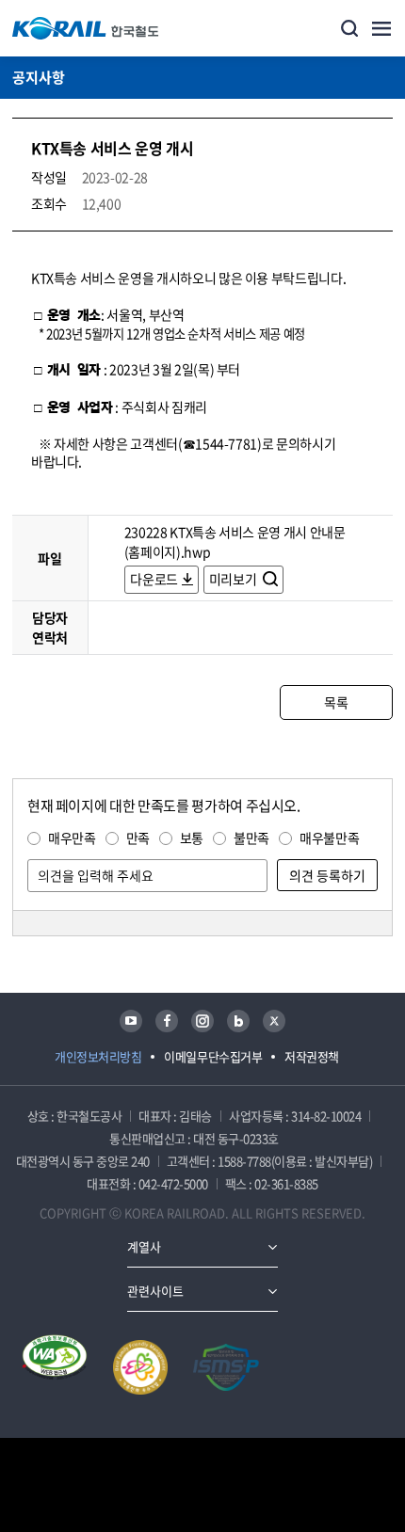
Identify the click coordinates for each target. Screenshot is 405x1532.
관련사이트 (155, 1291)
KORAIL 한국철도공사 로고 (85, 28)
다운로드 (154, 578)
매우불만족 (329, 837)
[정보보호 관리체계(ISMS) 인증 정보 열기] (226, 1367)
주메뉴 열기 (381, 28)
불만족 (251, 837)
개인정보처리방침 (98, 1056)
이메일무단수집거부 (213, 1056)
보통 (191, 837)
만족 (138, 837)
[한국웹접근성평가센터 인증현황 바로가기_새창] (55, 1367)
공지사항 (38, 77)
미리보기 (234, 578)
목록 (336, 702)
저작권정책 (311, 1056)
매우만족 (72, 837)
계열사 (144, 1246)
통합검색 (349, 28)
